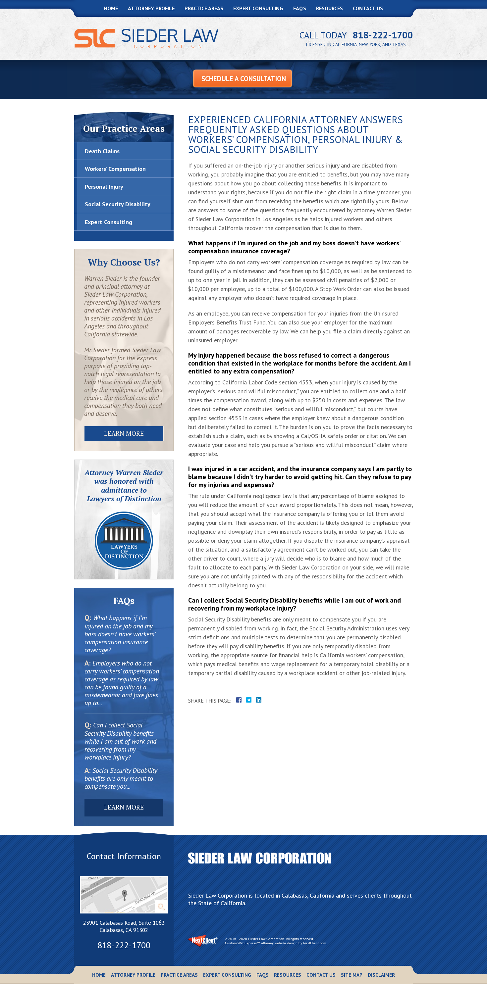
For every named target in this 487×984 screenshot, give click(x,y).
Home (111, 8)
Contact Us (368, 8)
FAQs (299, 8)
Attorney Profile (151, 8)
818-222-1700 (382, 34)
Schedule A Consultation (243, 78)
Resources (329, 8)
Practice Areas (204, 8)
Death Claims (102, 151)
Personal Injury (104, 186)
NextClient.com (314, 943)
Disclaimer (381, 975)
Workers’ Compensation (115, 168)
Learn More (124, 433)
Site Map (351, 975)
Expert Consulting (258, 8)
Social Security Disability (117, 204)
